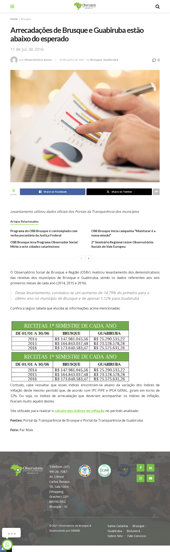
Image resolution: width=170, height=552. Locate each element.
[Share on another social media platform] (156, 191)
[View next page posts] (89, 258)
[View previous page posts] (81, 258)
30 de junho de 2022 (71, 60)
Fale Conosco (136, 536)
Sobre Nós (115, 536)
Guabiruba (110, 60)
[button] (85, 351)
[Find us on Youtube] (150, 478)
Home (14, 19)
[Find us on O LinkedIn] (150, 468)
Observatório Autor (38, 60)
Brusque (26, 19)
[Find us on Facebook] (140, 468)
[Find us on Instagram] (140, 478)
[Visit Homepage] (85, 6)
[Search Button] (157, 6)
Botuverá (133, 531)
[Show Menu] (12, 6)
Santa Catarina (118, 526)
